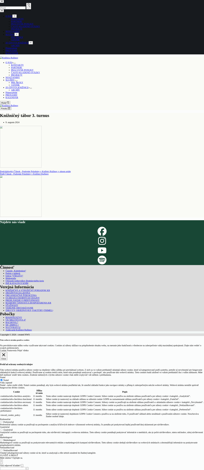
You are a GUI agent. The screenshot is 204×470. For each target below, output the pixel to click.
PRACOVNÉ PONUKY (22, 70)
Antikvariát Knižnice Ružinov (19, 330)
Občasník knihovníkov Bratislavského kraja (25, 281)
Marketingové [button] (6, 437)
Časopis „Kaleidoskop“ (16, 271)
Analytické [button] (5, 427)
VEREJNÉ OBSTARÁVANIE (19, 308)
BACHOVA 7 (12, 322)
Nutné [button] (2, 377)
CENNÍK (15, 85)
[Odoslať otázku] (27, 468)
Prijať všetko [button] (23, 350)
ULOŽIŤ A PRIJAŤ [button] (9, 455)
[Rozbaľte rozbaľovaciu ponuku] (14, 63)
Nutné (6, 380)
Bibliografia (11, 278)
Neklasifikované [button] (7, 447)
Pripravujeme (11, 92)
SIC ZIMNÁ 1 (12, 325)
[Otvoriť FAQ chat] (1, 461)
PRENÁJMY (11, 95)
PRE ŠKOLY (17, 82)
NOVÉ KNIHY (13, 77)
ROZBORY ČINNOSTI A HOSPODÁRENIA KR (28, 303)
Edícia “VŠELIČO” (14, 276)
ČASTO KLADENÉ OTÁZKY (25, 72)
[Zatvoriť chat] (22, 465)
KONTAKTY (17, 65)
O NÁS (9, 62)
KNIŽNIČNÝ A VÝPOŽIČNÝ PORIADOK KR (28, 290)
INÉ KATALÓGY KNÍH (17, 283)
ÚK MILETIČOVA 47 (16, 320)
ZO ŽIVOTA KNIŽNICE (17, 87)
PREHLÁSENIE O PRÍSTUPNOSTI (22, 300)
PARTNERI (16, 67)
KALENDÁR (12, 97)
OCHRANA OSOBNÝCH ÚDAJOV (23, 298)
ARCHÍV (15, 90)
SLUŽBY (10, 80)
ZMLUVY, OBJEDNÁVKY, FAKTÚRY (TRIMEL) (29, 310)
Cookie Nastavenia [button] (8, 350)
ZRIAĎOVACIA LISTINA (18, 293)
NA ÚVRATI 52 (13, 327)
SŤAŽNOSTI (12, 305)
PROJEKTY (16, 75)
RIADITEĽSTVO (14, 317)
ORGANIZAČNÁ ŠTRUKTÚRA (21, 295)
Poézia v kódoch (13, 273)
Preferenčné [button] (5, 419)
